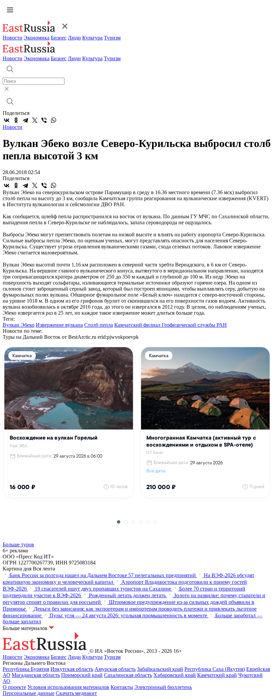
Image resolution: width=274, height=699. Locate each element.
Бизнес (58, 38)
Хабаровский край (174, 675)
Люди (74, 38)
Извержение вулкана (59, 325)
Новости (12, 38)
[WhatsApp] (53, 120)
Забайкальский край (160, 669)
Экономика (36, 38)
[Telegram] (25, 120)
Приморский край (82, 675)
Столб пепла (98, 325)
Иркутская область (71, 669)
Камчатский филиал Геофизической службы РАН (170, 325)
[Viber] (44, 120)
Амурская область (115, 669)
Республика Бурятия (26, 669)
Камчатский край (217, 675)
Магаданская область (36, 675)
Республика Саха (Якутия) (214, 669)
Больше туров (18, 544)
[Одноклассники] (16, 120)
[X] (35, 120)
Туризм (112, 38)
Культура (92, 38)
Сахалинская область (128, 675)
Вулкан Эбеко (18, 325)
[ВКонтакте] (7, 120)
